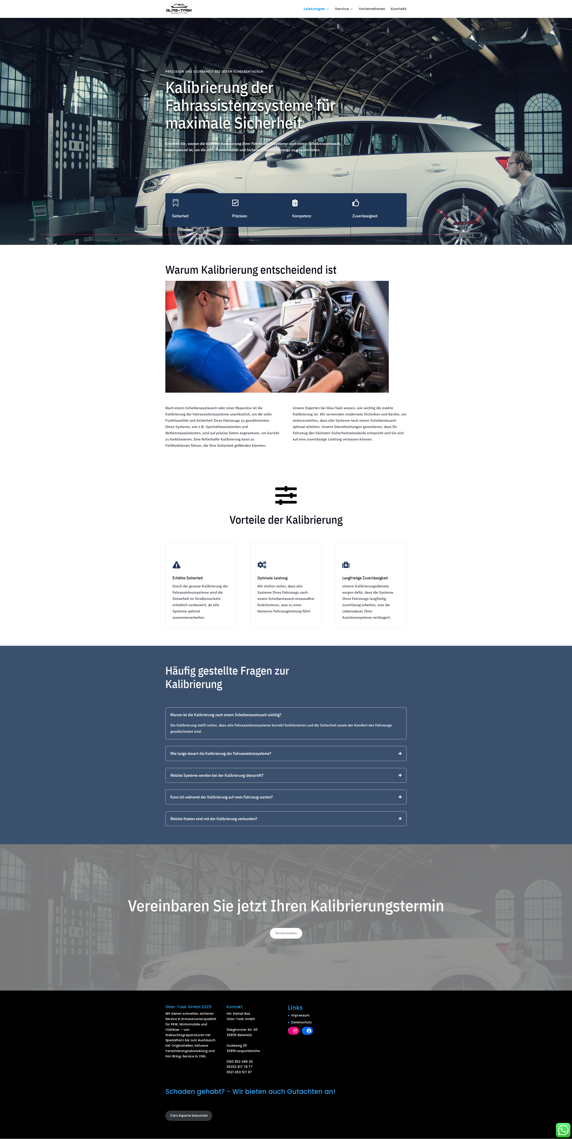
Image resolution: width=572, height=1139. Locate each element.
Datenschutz (301, 1022)
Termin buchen (286, 933)
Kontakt (399, 9)
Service (342, 9)
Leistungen (314, 9)
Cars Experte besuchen (189, 1115)
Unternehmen (372, 9)
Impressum (300, 1015)
